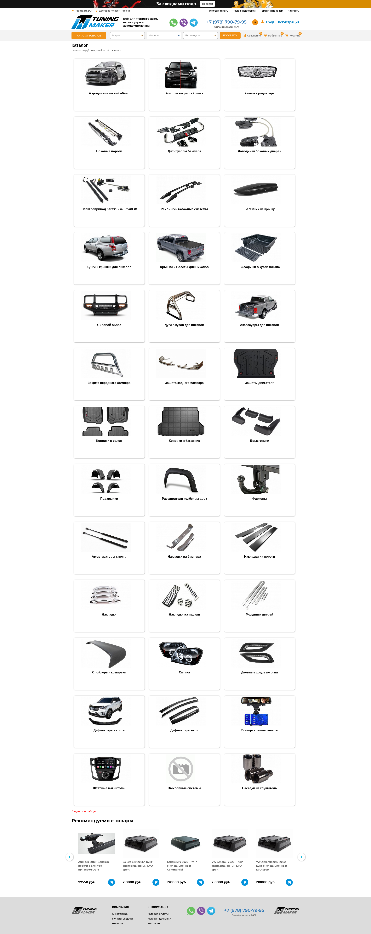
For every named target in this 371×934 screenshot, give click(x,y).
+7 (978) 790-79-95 (227, 22)
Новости (117, 923)
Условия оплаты (219, 10)
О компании (120, 913)
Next (301, 857)
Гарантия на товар (271, 10)
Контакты (294, 10)
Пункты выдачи (122, 918)
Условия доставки (244, 10)
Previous (69, 857)
